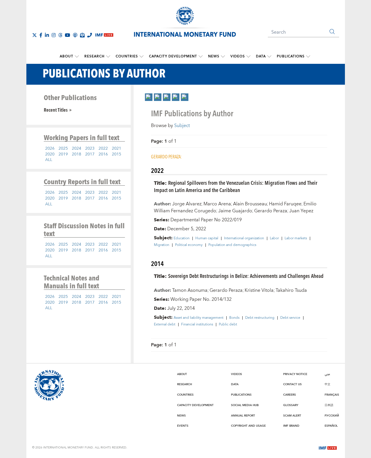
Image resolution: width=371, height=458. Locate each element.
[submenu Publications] (308, 56)
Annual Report (243, 415)
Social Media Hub (245, 405)
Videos (237, 56)
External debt (164, 324)
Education (182, 238)
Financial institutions (197, 324)
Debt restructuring (259, 318)
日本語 (329, 405)
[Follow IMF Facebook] (40, 35)
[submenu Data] (269, 56)
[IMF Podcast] (75, 35)
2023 (89, 148)
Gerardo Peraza (270, 211)
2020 (49, 154)
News (213, 56)
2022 (103, 148)
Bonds (234, 318)
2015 (116, 154)
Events (182, 425)
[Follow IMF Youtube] (67, 35)
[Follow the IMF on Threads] (60, 35)
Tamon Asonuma (190, 290)
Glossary (290, 405)
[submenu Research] (108, 56)
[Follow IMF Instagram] (54, 35)
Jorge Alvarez (186, 204)
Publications (291, 56)
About (66, 56)
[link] (148, 97)
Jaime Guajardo (235, 211)
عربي (327, 374)
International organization (244, 238)
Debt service (290, 318)
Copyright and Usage (248, 425)
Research (94, 56)
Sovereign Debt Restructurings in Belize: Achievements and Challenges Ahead (245, 276)
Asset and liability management (198, 318)
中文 (327, 384)
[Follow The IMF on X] (34, 35)
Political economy (189, 245)
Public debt (228, 324)
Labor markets (296, 238)
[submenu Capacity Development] (200, 56)
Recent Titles (56, 109)
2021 (116, 148)
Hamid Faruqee (285, 204)
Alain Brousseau (250, 204)
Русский (332, 415)
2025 (63, 148)
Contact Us (292, 384)
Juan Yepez (301, 211)
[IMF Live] (328, 447)
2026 (49, 148)
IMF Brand (291, 425)
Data (261, 56)
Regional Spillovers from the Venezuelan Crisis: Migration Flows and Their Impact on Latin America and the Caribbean (235, 186)
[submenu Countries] (141, 56)
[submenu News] (222, 56)
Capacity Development (173, 56)
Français (332, 394)
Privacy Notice (295, 374)
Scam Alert (292, 415)
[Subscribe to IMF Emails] (82, 35)
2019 (63, 154)
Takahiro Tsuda (291, 290)
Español (331, 425)
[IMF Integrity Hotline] (89, 35)
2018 (76, 154)
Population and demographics (232, 245)
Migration (161, 245)
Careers (289, 394)
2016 (103, 154)
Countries (127, 56)
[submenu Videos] (248, 56)
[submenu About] (76, 56)
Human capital (206, 238)
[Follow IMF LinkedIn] (47, 35)
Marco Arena (217, 204)
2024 (76, 148)
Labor (274, 238)
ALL (48, 159)
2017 (89, 154)
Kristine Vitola (259, 290)
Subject (182, 126)
